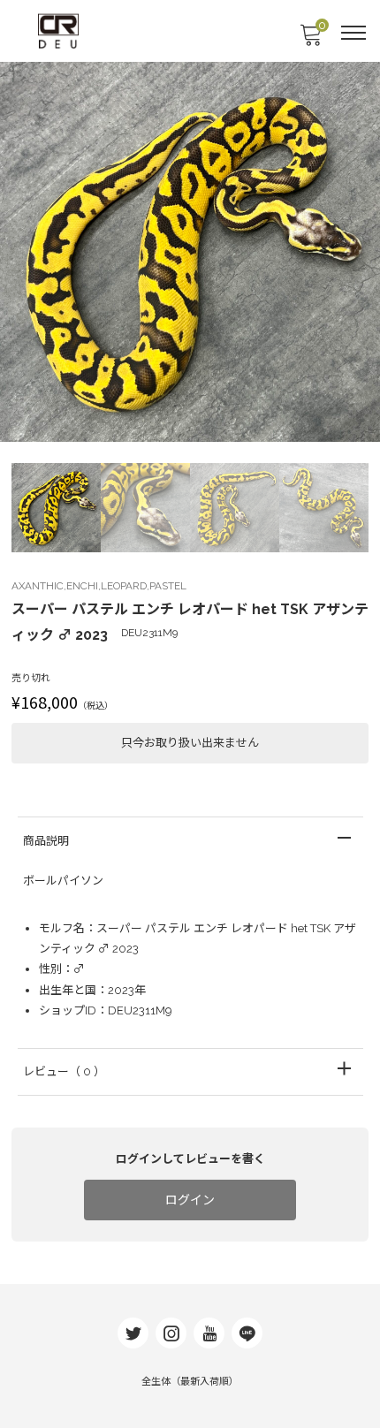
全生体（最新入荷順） (190, 1381)
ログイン (190, 1200)
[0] (310, 40)
